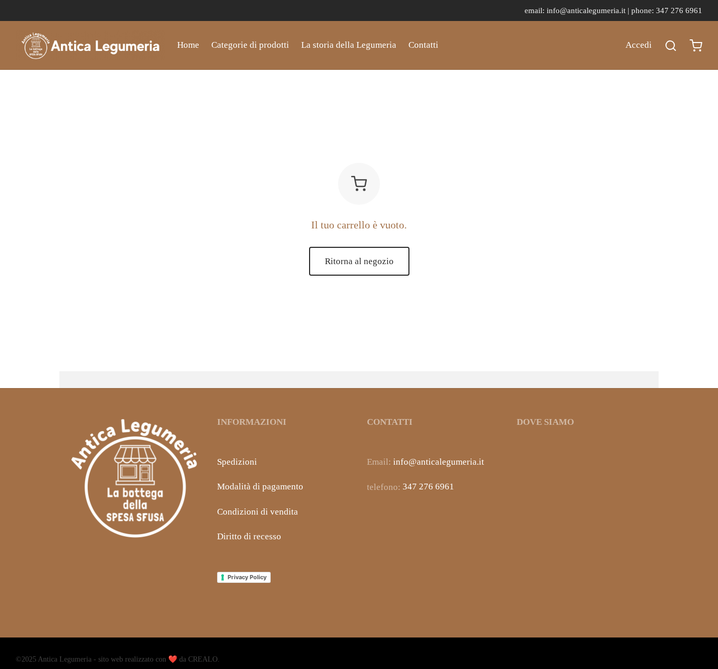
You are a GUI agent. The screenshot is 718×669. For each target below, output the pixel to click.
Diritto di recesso (249, 536)
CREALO (203, 659)
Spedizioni (237, 462)
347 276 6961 (428, 487)
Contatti (423, 45)
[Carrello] (696, 45)
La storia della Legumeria (348, 45)
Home (188, 45)
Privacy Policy (247, 577)
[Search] (670, 45)
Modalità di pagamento (260, 487)
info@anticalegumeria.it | (589, 10)
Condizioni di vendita (257, 512)
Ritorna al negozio (359, 261)
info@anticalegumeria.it (438, 462)
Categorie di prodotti (250, 45)
